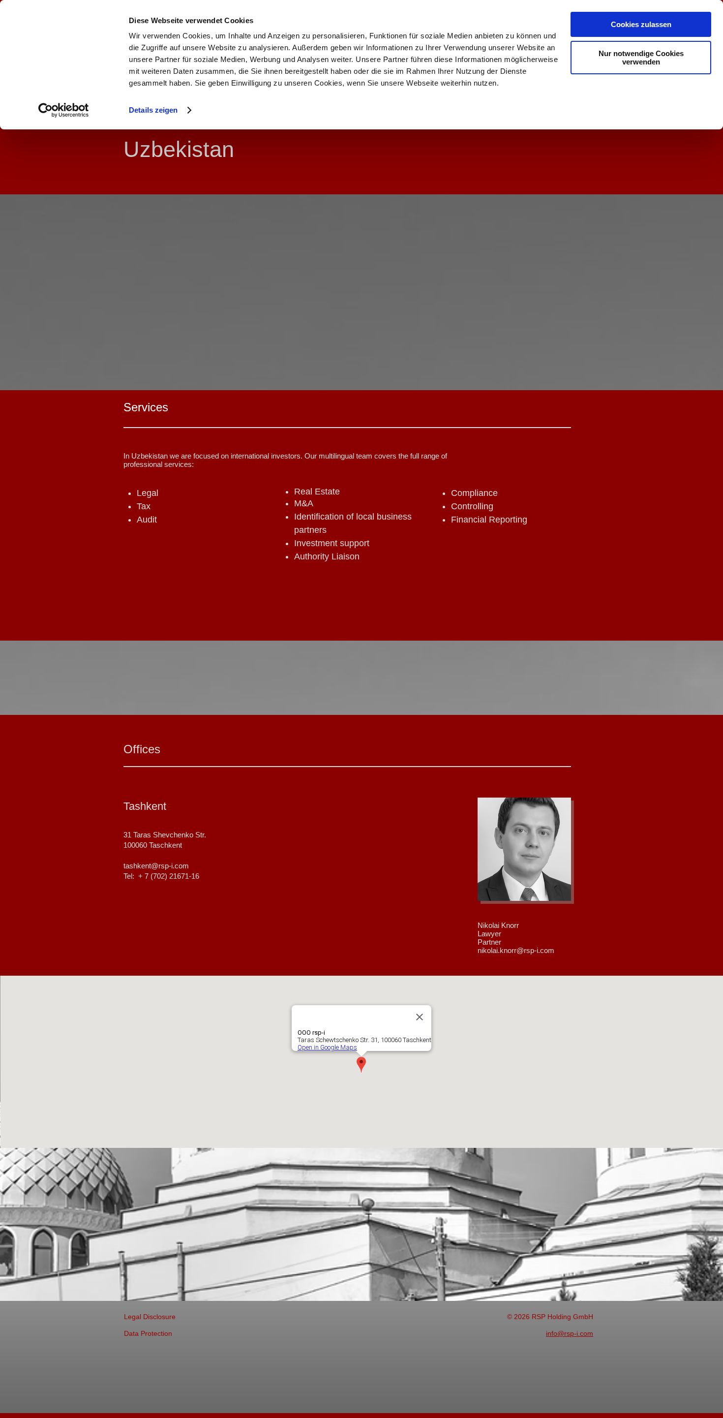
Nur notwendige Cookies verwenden (641, 57)
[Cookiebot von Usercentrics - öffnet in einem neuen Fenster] (64, 110)
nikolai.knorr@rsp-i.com (516, 950)
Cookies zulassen (641, 24)
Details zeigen (153, 110)
